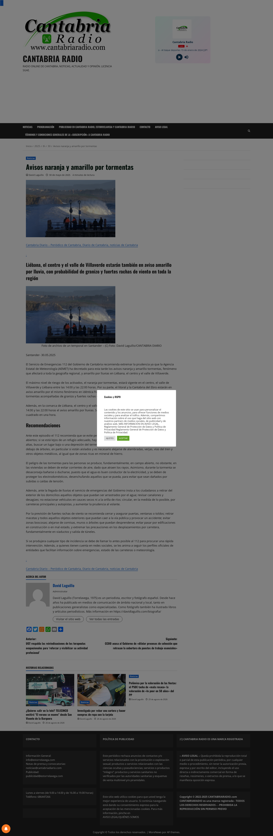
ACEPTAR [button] (123, 438)
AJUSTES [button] (110, 438)
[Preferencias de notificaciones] (6, 828)
